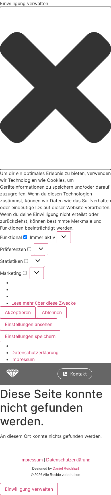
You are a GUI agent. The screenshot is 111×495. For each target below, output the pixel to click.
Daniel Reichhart (66, 469)
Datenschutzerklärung (35, 352)
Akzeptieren (18, 312)
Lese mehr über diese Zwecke (43, 303)
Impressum (23, 359)
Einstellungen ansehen (28, 324)
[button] (55, 88)
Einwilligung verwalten (29, 489)
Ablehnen (52, 312)
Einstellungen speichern (30, 336)
